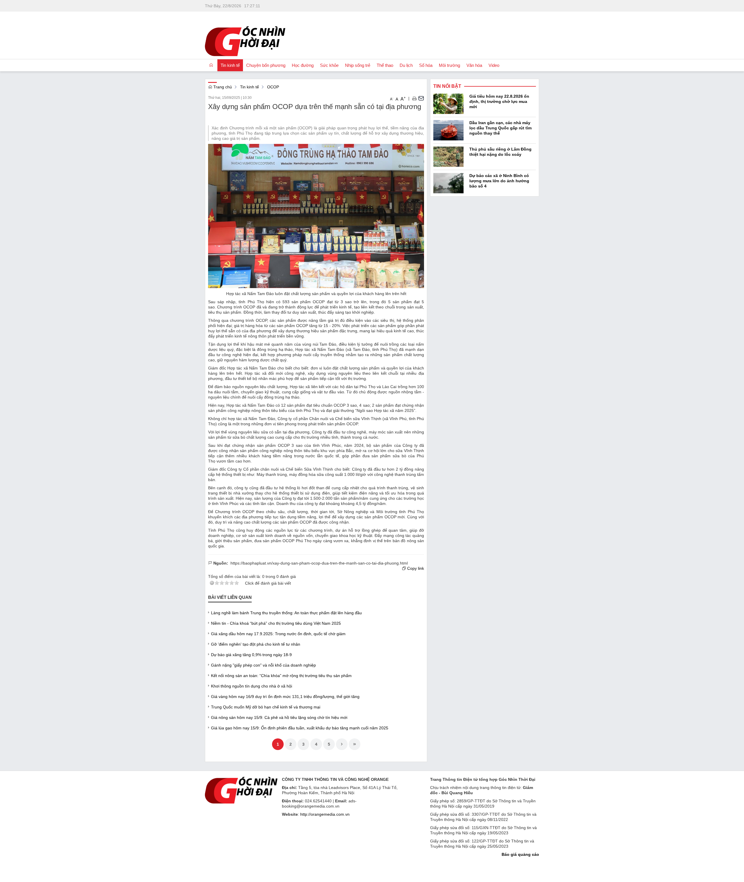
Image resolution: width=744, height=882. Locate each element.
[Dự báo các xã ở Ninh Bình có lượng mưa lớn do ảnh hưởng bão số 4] (448, 182)
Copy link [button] (415, 568)
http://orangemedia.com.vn (325, 814)
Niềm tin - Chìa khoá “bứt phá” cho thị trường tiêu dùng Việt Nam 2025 (276, 623)
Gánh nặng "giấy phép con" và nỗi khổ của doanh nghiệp (263, 665)
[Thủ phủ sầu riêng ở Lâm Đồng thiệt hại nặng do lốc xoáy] (448, 156)
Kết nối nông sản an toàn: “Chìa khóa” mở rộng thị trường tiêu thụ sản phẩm (281, 675)
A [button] (391, 99)
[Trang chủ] (211, 65)
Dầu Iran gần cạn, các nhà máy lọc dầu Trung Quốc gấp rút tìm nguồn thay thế (500, 127)
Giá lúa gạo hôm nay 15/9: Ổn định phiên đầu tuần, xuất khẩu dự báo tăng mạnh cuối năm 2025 (299, 728)
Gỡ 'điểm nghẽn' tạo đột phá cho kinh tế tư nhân (255, 644)
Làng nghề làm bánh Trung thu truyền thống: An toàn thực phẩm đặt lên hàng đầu (286, 612)
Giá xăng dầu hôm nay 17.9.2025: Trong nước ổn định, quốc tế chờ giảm (278, 633)
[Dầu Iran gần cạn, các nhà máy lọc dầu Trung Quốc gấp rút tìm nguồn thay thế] (448, 129)
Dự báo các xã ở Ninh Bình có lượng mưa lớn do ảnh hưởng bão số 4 (499, 180)
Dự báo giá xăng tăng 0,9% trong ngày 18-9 (251, 654)
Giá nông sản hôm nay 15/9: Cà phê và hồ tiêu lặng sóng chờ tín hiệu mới (279, 717)
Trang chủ (222, 87)
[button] (414, 98)
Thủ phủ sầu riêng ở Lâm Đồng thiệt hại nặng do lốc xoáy (500, 152)
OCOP (273, 87)
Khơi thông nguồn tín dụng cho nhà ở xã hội (251, 686)
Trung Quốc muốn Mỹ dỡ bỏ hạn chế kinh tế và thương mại (265, 707)
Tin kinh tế (249, 87)
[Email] (421, 98)
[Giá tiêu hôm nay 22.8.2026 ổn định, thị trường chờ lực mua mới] (448, 103)
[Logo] (241, 789)
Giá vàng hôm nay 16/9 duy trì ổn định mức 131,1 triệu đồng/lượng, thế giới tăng (285, 696)
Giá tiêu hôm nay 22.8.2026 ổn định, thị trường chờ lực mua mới (499, 101)
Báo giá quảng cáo (520, 854)
